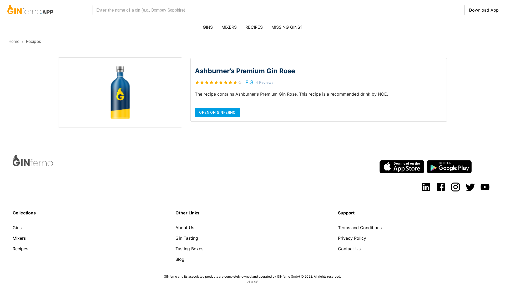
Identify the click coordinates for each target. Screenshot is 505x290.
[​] (279, 10)
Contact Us (349, 248)
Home (14, 41)
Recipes (33, 41)
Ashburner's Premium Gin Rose (245, 71)
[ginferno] (40, 164)
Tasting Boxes (189, 248)
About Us (184, 227)
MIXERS (229, 27)
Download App (484, 10)
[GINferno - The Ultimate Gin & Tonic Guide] (29, 17)
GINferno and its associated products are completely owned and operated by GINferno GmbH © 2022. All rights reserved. (252, 276)
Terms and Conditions (360, 227)
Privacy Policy (352, 238)
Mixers (19, 238)
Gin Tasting (186, 238)
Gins (17, 227)
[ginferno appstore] (402, 167)
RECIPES (254, 27)
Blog (179, 259)
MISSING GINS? (286, 27)
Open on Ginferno (217, 112)
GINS (208, 27)
